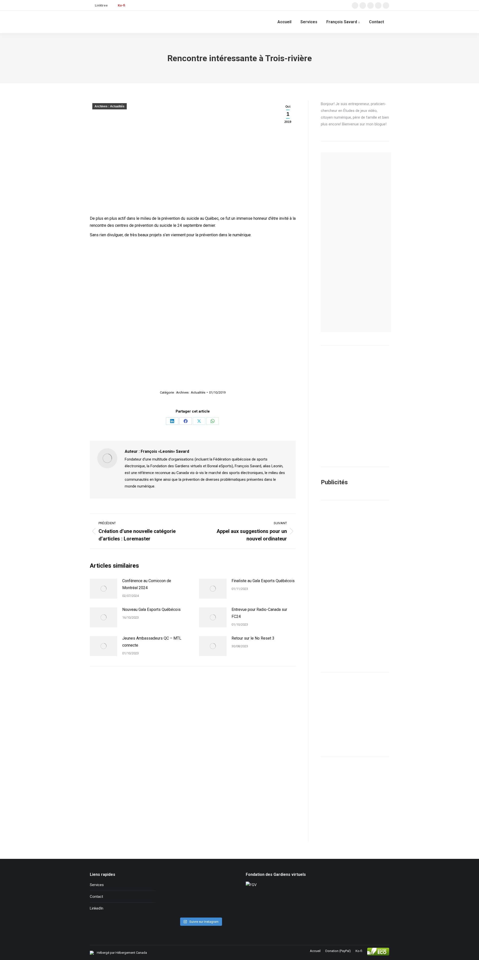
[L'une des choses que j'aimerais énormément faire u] (200, 907)
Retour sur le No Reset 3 (253, 638)
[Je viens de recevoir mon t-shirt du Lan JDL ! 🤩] (223, 907)
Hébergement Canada (131, 953)
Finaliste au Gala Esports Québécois (263, 580)
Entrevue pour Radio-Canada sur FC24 (259, 613)
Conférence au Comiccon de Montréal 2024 (146, 584)
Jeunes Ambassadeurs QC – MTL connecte (151, 642)
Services (97, 885)
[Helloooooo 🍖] (223, 893)
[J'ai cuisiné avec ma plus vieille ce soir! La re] (178, 880)
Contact (96, 896)
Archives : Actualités (109, 106)
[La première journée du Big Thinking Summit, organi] (200, 893)
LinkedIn (96, 908)
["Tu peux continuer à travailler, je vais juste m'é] (178, 893)
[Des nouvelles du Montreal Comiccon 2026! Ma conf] (178, 907)
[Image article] (103, 589)
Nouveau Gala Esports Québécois (151, 609)
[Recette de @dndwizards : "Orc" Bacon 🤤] (200, 880)
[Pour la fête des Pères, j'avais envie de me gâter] (223, 880)
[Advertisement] (355, 586)
